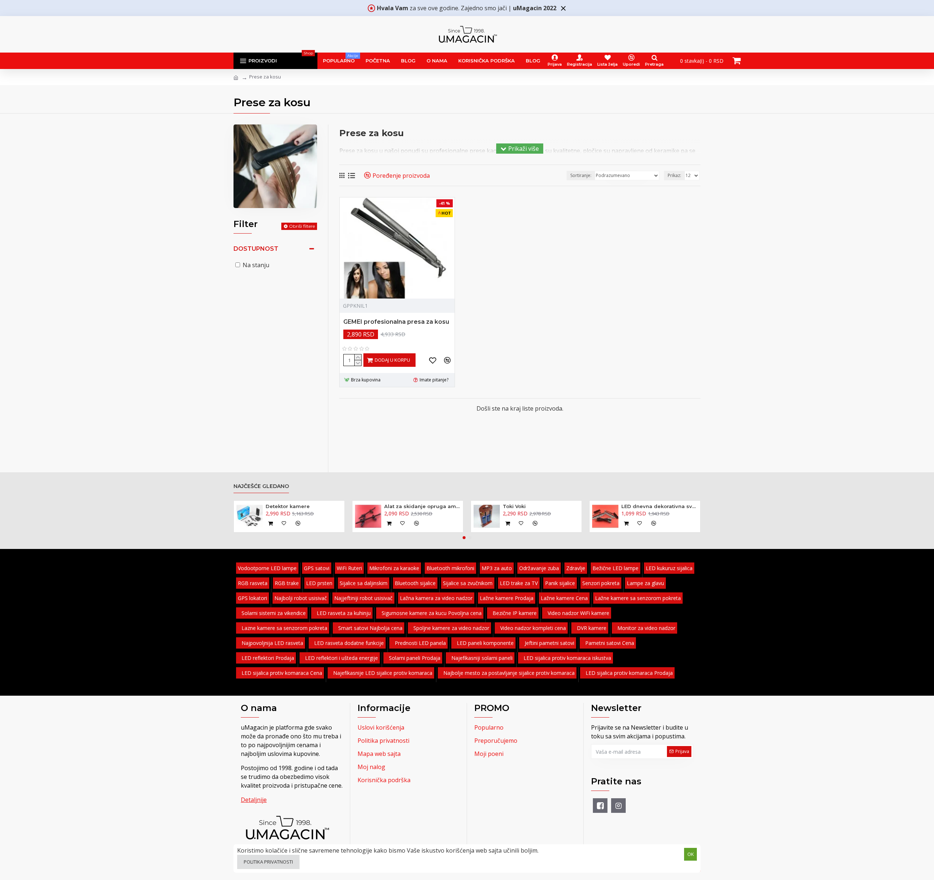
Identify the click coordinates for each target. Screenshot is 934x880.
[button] (464, 537)
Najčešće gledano (261, 486)
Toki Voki (514, 506)
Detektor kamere (288, 506)
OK (690, 854)
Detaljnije (254, 800)
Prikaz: (674, 175)
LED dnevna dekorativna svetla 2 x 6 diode (659, 506)
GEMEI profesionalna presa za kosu (396, 321)
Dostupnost (256, 248)
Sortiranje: (580, 175)
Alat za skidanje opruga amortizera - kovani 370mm (422, 506)
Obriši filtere (302, 226)
